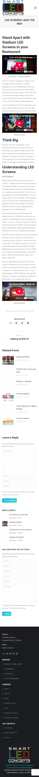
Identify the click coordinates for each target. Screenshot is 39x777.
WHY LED (8, 694)
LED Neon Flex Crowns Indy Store (26, 370)
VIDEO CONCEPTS (11, 733)
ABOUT (7, 689)
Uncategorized (16, 311)
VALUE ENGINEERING (12, 678)
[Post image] (8, 360)
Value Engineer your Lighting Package (26, 407)
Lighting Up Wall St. (23, 357)
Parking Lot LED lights (24, 381)
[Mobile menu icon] (35, 7)
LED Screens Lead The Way (18, 515)
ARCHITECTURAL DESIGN (13, 664)
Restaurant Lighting (11, 713)
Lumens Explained (22, 418)
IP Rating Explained (23, 394)
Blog (6, 708)
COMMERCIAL (9, 669)
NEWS (7, 698)
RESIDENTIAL (9, 674)
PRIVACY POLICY (10, 703)
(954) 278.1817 (8, 648)
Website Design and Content (15, 765)
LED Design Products (12, 718)
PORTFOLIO (9, 728)
